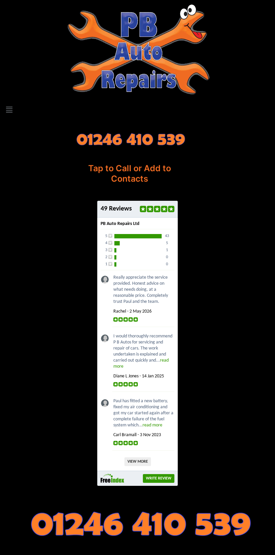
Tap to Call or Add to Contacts (129, 173)
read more (152, 425)
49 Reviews (116, 208)
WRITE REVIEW (158, 478)
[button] (137, 109)
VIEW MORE (137, 462)
